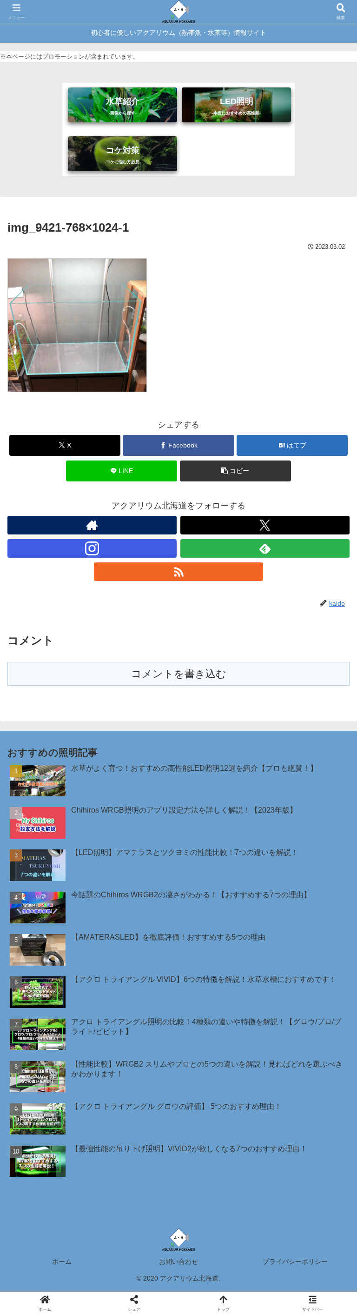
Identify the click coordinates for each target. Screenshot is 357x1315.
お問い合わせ (178, 1261)
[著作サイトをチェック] (92, 525)
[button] (235, 471)
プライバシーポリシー (295, 1261)
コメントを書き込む (178, 674)
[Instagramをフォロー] (92, 548)
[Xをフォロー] (265, 525)
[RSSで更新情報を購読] (178, 571)
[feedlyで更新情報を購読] (265, 548)
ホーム (62, 1261)
